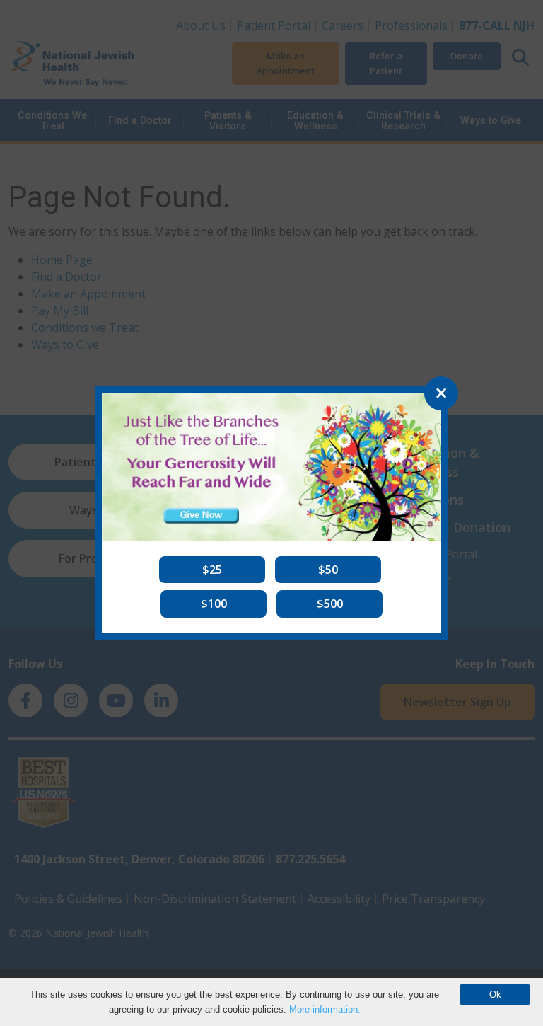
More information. (325, 1009)
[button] (212, 569)
